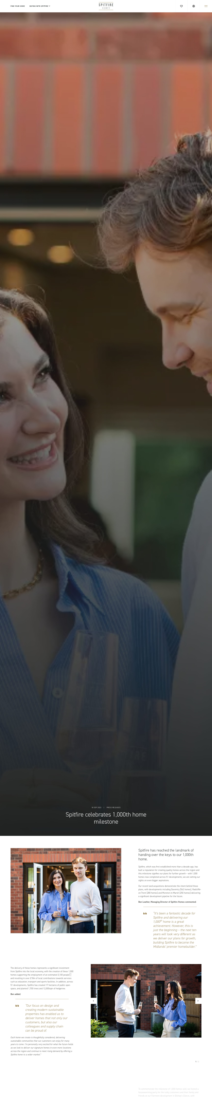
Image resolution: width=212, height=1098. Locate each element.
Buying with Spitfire (39, 6)
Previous (94, 1001)
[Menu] (206, 6)
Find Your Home (18, 6)
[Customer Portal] (194, 6)
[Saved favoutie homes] (181, 6)
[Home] (106, 6)
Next (198, 1001)
